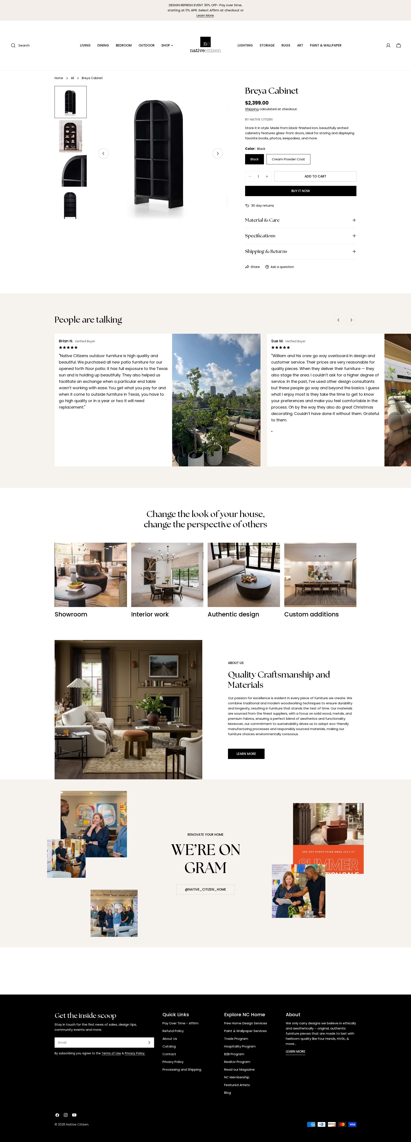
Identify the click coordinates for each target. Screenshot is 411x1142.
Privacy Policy (172, 1061)
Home (59, 78)
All (72, 78)
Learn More (205, 15)
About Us (169, 1038)
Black (254, 159)
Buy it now (300, 191)
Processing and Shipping (181, 1069)
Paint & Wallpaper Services (245, 1031)
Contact (169, 1054)
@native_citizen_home (205, 889)
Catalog (169, 1046)
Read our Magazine (239, 1069)
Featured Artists (237, 1085)
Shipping (252, 109)
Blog (227, 1092)
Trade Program (236, 1038)
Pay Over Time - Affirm (180, 1023)
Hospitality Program (240, 1046)
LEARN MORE (295, 1051)
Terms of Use (111, 1053)
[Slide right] (218, 153)
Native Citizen (77, 1124)
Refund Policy (173, 1031)
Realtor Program (237, 1061)
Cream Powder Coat (288, 159)
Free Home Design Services (245, 1023)
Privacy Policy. (135, 1053)
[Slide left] (103, 153)
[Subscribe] (149, 1042)
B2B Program (234, 1054)
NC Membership (236, 1077)
